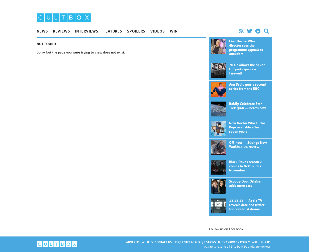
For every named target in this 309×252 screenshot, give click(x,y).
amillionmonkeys (259, 246)
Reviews (61, 31)
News (42, 31)
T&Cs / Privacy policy (234, 242)
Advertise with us (139, 242)
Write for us (261, 242)
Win (174, 31)
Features (112, 31)
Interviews (86, 31)
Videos (157, 31)
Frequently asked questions (194, 242)
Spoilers (136, 31)
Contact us (163, 242)
